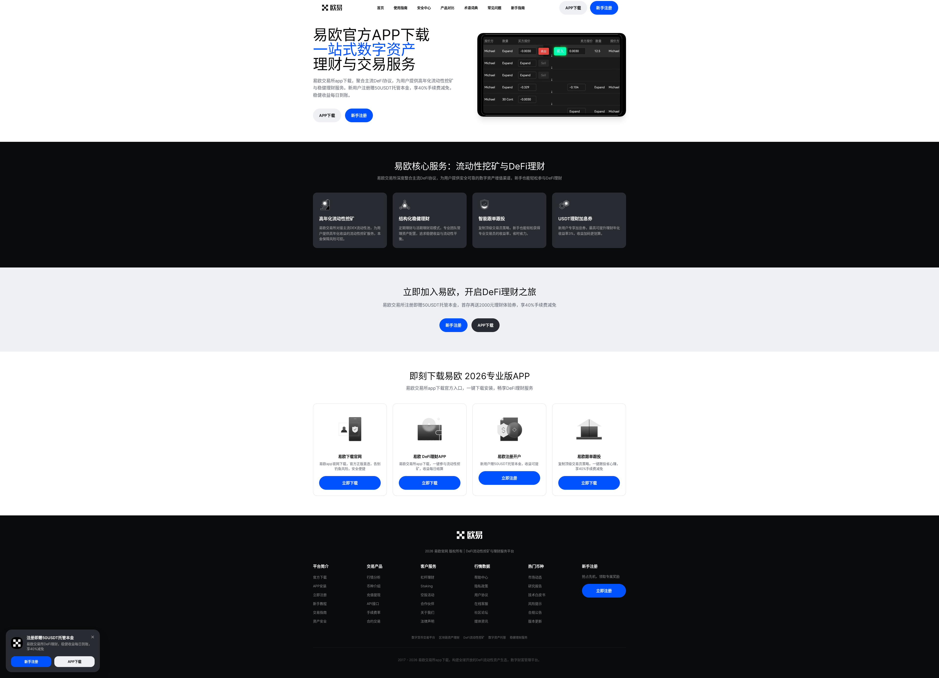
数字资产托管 (497, 637)
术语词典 (471, 8)
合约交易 (373, 621)
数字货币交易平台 (423, 637)
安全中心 (424, 8)
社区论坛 (481, 612)
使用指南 (400, 8)
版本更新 (535, 621)
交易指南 (320, 612)
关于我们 (427, 612)
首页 (380, 8)
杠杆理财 (427, 577)
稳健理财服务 (518, 637)
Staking (427, 586)
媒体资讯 (481, 621)
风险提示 (535, 603)
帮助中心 (481, 577)
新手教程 (320, 603)
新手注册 (604, 7)
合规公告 (535, 612)
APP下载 (573, 7)
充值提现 (373, 595)
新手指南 (518, 8)
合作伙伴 (427, 603)
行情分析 (373, 577)
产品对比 (447, 8)
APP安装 (319, 586)
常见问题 (494, 8)
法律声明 (427, 621)
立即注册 (509, 478)
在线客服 (481, 603)
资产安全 (320, 621)
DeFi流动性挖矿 (473, 637)
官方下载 (320, 577)
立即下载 (350, 482)
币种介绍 (373, 586)
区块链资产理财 (449, 637)
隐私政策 (481, 586)
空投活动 (427, 595)
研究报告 (535, 586)
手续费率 (373, 612)
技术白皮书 (536, 595)
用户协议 (481, 595)
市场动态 (535, 577)
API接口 (373, 603)
